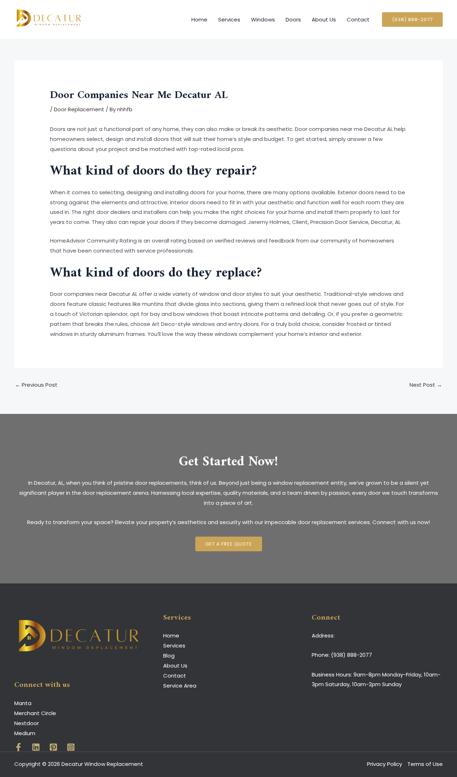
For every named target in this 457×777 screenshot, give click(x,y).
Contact (358, 19)
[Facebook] (18, 747)
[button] (412, 19)
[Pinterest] (53, 747)
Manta (22, 703)
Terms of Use (425, 764)
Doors (293, 19)
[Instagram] (71, 747)
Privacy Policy (384, 764)
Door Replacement (79, 109)
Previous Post (36, 384)
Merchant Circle (35, 713)
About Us (324, 19)
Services (229, 19)
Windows (263, 19)
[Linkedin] (36, 747)
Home (199, 19)
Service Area (179, 685)
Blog (169, 655)
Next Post (426, 384)
